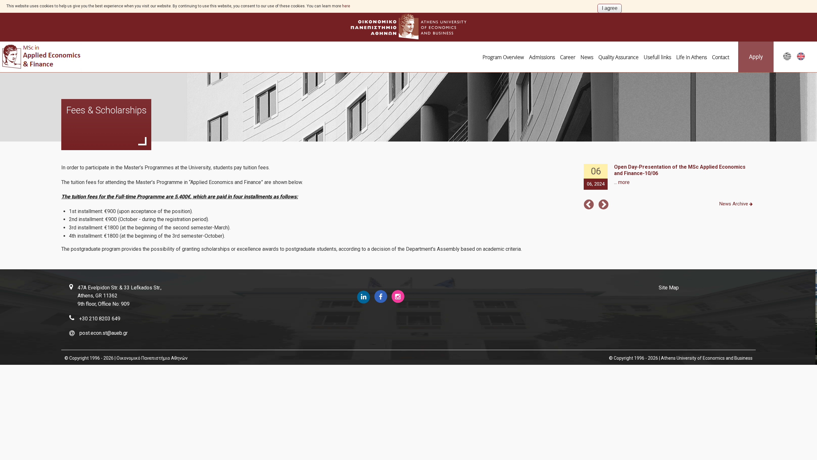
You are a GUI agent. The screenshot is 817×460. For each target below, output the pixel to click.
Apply (756, 57)
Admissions (542, 57)
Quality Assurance (618, 57)
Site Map (669, 288)
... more (622, 182)
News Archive (734, 204)
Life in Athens (691, 57)
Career (567, 57)
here (346, 6)
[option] (669, 177)
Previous (589, 205)
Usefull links (657, 57)
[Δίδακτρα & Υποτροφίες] (787, 59)
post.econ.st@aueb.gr (103, 333)
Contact (720, 57)
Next (603, 205)
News (587, 57)
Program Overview (503, 57)
